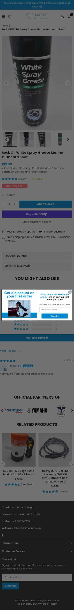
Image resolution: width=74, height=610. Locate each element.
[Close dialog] (69, 292)
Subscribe (55, 316)
